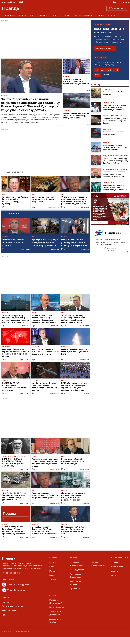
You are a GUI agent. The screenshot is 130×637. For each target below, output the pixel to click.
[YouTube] (7, 573)
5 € (96, 70)
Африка (114, 571)
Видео (101, 15)
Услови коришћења (11, 611)
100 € (97, 75)
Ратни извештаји (83, 15)
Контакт (125, 2)
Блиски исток (117, 567)
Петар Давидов (77, 570)
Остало (114, 575)
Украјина (115, 562)
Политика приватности (12, 606)
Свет (32, 15)
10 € (102, 70)
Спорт (56, 15)
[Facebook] (3, 573)
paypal (106, 75)
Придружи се (120, 8)
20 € (109, 70)
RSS (3, 615)
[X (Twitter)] (11, 573)
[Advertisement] (45, 40)
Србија (22, 15)
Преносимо (75, 589)
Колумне (43, 15)
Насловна (10, 15)
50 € (116, 70)
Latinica (116, 2)
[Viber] (18, 573)
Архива (112, 15)
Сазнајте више (103, 48)
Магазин (67, 15)
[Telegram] (14, 573)
